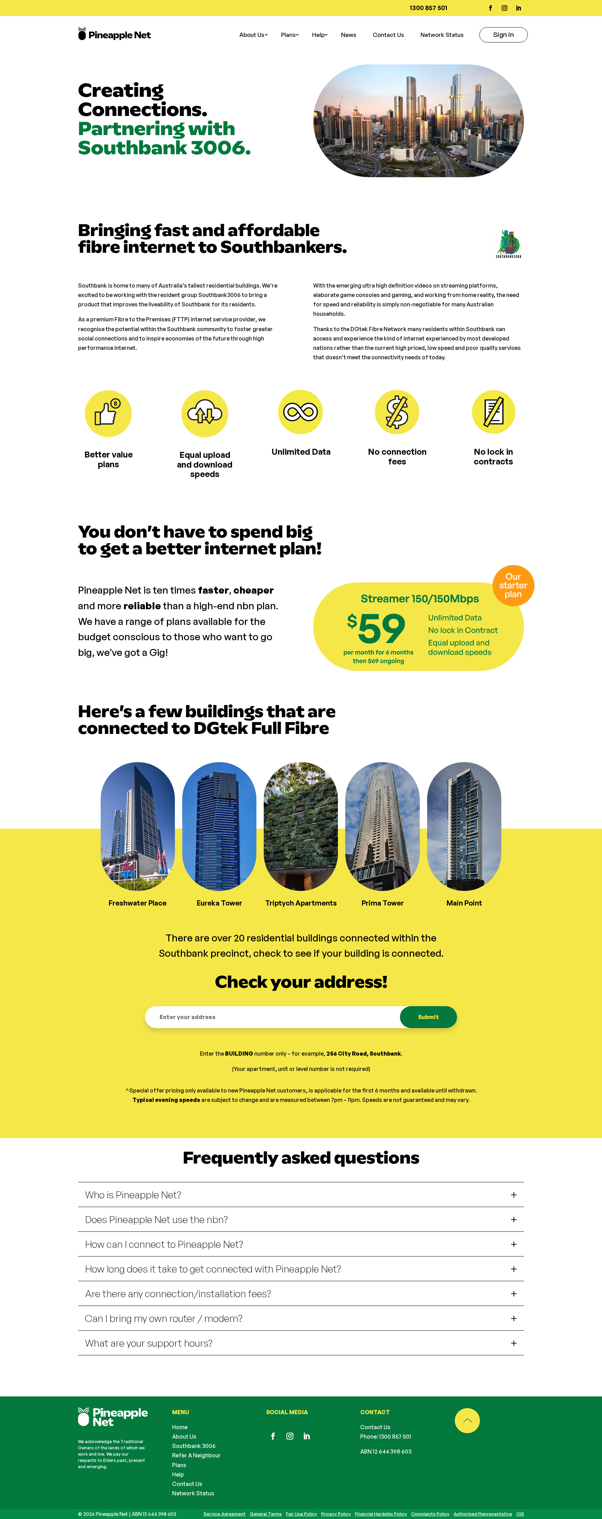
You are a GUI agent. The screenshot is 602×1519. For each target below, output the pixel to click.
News (348, 34)
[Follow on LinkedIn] (518, 8)
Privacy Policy (336, 1514)
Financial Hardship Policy (381, 1514)
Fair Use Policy (301, 1514)
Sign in (503, 34)
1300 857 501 (395, 1436)
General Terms (266, 1514)
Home (179, 1427)
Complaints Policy (430, 1514)
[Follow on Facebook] (490, 8)
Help (318, 34)
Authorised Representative (483, 1514)
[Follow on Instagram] (504, 8)
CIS (520, 1514)
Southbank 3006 (194, 1445)
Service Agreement (224, 1514)
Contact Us (388, 34)
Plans (179, 1465)
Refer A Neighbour (196, 1455)
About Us (184, 1436)
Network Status (442, 34)
